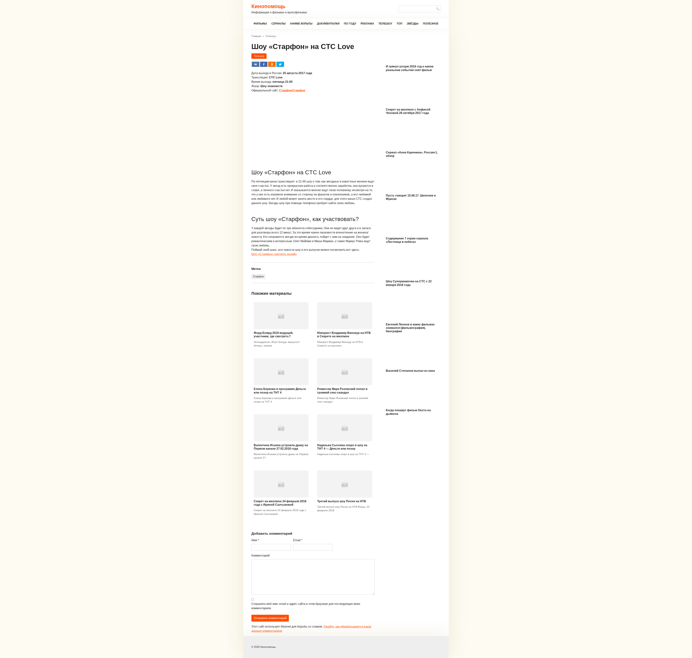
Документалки (328, 23)
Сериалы (278, 23)
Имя (255, 540)
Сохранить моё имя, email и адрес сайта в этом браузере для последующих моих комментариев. (305, 606)
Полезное (430, 23)
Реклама (367, 23)
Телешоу (385, 23)
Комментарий (260, 555)
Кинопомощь (268, 6)
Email (297, 540)
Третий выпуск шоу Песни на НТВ (341, 501)
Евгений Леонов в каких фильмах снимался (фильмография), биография (410, 328)
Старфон (258, 276)
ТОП (399, 23)
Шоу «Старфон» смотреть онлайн (274, 254)
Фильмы (260, 23)
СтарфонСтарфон (292, 90)
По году (350, 23)
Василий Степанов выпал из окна (410, 370)
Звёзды (412, 23)
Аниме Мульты (301, 23)
